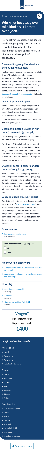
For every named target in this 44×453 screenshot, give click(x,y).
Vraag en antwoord (20, 16)
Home (6, 16)
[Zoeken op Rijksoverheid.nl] (39, 16)
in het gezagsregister (26, 204)
